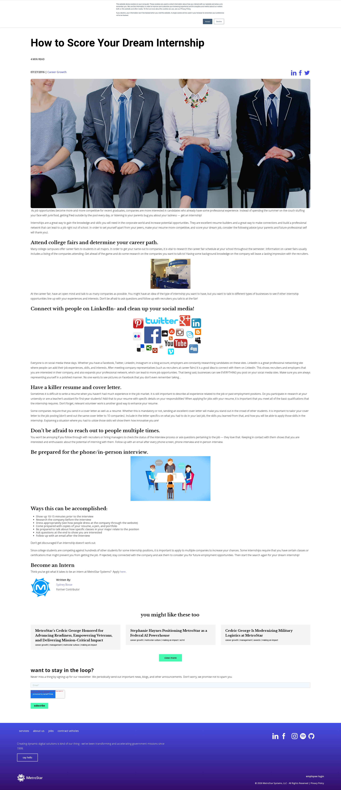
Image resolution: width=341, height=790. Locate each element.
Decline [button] (219, 21)
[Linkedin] (275, 736)
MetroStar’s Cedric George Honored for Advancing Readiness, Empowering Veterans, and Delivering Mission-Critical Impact (73, 635)
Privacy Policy (317, 783)
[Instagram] (294, 736)
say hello (27, 757)
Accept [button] (207, 21)
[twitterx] (319, 736)
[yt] (289, 736)
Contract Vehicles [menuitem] (68, 731)
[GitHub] (311, 736)
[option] (75, 637)
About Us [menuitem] (38, 731)
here (123, 571)
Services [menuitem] (24, 731)
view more (170, 657)
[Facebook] (283, 736)
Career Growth (57, 72)
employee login (315, 776)
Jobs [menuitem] (51, 731)
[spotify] (303, 736)
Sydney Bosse (64, 584)
